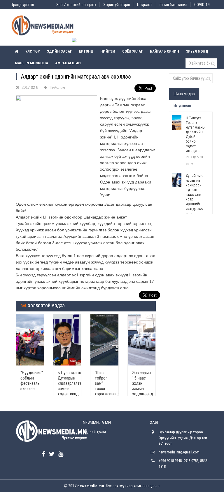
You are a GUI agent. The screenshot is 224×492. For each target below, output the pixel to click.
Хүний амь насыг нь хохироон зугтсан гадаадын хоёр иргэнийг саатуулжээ (195, 192)
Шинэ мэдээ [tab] (184, 93)
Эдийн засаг (59, 51)
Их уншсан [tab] (182, 105)
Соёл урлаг (132, 51)
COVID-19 (202, 4)
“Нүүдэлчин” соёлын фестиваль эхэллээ (31, 380)
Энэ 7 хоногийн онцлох (76, 4)
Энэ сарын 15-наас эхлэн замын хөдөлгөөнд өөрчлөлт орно (142, 388)
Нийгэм (107, 51)
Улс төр (32, 51)
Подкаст (144, 4)
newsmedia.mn (90, 486)
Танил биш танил (173, 4)
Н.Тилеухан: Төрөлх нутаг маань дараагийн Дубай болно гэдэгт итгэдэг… (195, 134)
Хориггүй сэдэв (116, 4)
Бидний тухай (94, 431)
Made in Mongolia (31, 63)
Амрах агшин (68, 63)
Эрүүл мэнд (197, 51)
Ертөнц (86, 51)
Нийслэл (57, 87)
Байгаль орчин (164, 51)
